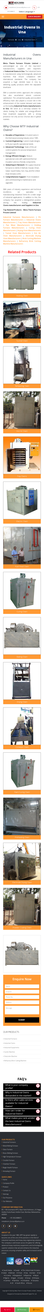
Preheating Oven (22, 837)
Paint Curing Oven (22, 792)
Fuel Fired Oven (22, 566)
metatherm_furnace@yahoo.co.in (19, 7)
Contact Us (7, 1190)
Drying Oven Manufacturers (29, 230)
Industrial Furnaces (10, 1039)
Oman (19, 1273)
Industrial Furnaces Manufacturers (18, 217)
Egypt (14, 1278)
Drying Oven (22, 702)
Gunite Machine (9, 1052)
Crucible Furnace (8, 1160)
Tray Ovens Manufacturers (29, 222)
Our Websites (7, 1201)
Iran (39, 1273)
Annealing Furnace (9, 1171)
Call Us (8, 1310)
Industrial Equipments (11, 1048)
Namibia (16, 1280)
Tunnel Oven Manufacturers (18, 233)
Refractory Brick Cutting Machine (15, 1061)
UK (12, 1283)
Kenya (28, 1278)
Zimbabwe (25, 1280)
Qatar (4, 1273)
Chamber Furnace (9, 1164)
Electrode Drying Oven (22, 882)
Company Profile (8, 1183)
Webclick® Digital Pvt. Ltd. (29, 1294)
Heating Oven (22, 295)
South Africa (20, 1283)
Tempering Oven (22, 386)
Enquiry (37, 1310)
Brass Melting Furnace (10, 1153)
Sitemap (6, 1194)
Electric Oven (22, 521)
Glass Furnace (7, 1149)
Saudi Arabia (7, 1270)
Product (5, 1187)
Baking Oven (22, 656)
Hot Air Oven (22, 431)
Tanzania (35, 1280)
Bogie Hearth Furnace (10, 1168)
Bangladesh (17, 1275)
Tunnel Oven (22, 340)
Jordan (32, 1273)
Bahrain (12, 1273)
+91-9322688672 (16, 1218)
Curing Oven (22, 611)
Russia (29, 1283)
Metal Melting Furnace (10, 1146)
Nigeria (6, 1278)
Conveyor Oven (22, 747)
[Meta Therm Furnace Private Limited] (10, 3)
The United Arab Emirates (31, 1270)
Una (19, 40)
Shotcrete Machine (10, 1056)
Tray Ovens (22, 476)
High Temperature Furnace (12, 1157)
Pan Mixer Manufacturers (18, 225)
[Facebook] (3, 1226)
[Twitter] (9, 1226)
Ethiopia (36, 1278)
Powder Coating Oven (22, 927)
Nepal (36, 1275)
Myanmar (27, 1275)
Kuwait (17, 1270)
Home (5, 1180)
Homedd (11, 40)
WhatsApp (22, 1310)
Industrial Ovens (9, 1043)
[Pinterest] (15, 1226)
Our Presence (7, 1198)
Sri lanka (8, 1275)
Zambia (7, 1280)
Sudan (20, 1278)
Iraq (26, 1273)
